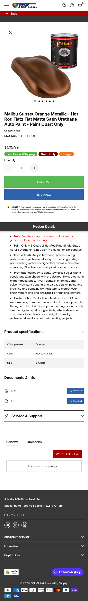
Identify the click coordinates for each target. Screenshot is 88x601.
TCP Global (37, 583)
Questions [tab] (34, 442)
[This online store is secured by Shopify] (11, 572)
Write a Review (67, 454)
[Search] (64, 5)
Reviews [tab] (12, 442)
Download (77, 391)
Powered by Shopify (56, 583)
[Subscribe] (80, 515)
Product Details (44, 226)
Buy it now (44, 195)
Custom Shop (12, 130)
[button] (64, 5)
